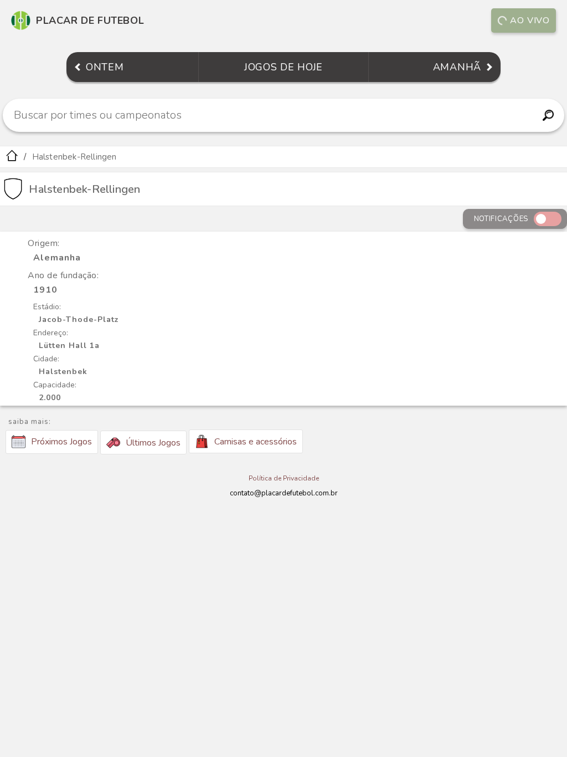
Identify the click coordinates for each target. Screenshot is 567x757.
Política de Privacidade (284, 478)
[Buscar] (548, 115)
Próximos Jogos (61, 442)
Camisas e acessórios (255, 442)
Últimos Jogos (153, 443)
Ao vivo (530, 20)
